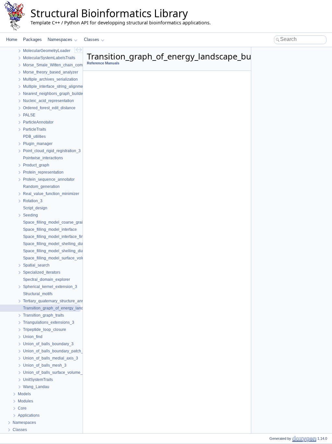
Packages (32, 39)
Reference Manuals (103, 63)
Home (11, 39)
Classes (91, 39)
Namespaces (60, 39)
